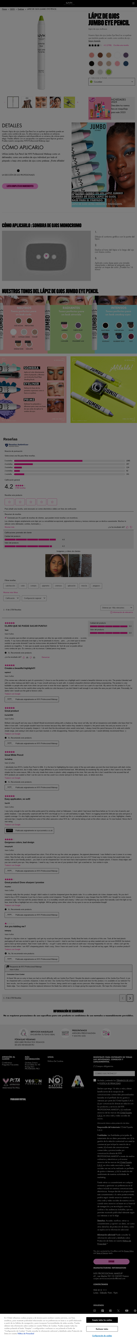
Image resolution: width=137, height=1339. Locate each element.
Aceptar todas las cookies (102, 1320)
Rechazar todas (102, 1329)
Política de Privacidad (26, 1333)
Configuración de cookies (102, 1335)
